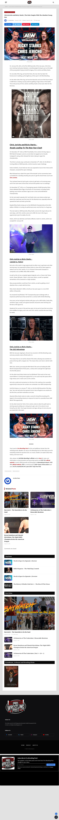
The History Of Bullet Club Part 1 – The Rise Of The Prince (32, 584)
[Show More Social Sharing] (41, 24)
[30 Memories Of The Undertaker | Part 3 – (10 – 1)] (8, 655)
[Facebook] (5, 69)
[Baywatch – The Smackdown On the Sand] (16, 500)
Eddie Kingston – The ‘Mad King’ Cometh (26, 569)
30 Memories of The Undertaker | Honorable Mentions (40, 511)
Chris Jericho (13, 178)
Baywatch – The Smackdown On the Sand (15, 511)
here (40, 458)
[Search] (53, 2)
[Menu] (6, 2)
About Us (35, 745)
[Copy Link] (5, 88)
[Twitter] (5, 73)
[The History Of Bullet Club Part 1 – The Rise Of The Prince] (8, 585)
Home (6, 6)
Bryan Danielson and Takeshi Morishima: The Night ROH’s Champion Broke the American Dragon (14, 538)
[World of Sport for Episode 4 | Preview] (8, 578)
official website (16, 464)
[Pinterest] (5, 80)
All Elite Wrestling (9, 12)
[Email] (5, 84)
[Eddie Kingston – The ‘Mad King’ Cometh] (8, 570)
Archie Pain (11, 20)
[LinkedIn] (5, 77)
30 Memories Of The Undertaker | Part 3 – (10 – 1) (29, 653)
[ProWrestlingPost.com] (29, 2)
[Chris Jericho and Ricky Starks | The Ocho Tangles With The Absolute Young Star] (29, 43)
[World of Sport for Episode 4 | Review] (8, 562)
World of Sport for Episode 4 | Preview (25, 576)
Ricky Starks (16, 471)
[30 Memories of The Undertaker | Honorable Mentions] (42, 500)
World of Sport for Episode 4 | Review (25, 561)
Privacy (28, 745)
